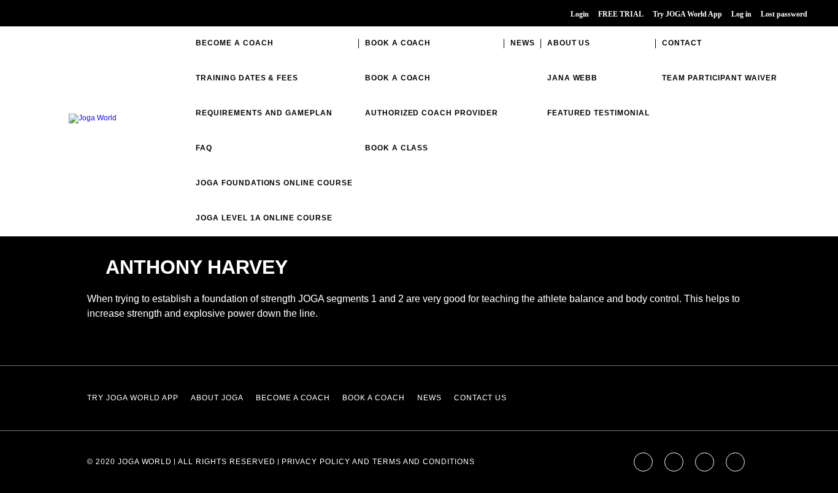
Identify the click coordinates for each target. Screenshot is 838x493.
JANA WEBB (572, 78)
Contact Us (480, 398)
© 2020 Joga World (129, 461)
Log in (741, 14)
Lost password (784, 14)
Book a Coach (398, 43)
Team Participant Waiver (719, 78)
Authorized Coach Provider (431, 113)
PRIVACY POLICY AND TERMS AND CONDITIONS (378, 461)
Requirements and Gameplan (264, 113)
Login (580, 14)
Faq (204, 148)
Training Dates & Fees (247, 78)
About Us (569, 43)
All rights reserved (226, 461)
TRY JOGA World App (133, 398)
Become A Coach (234, 43)
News (522, 43)
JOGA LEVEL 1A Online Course (264, 218)
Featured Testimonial (598, 113)
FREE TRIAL (621, 14)
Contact (682, 43)
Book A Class (397, 148)
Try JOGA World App (687, 14)
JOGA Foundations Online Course (274, 183)
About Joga (217, 398)
